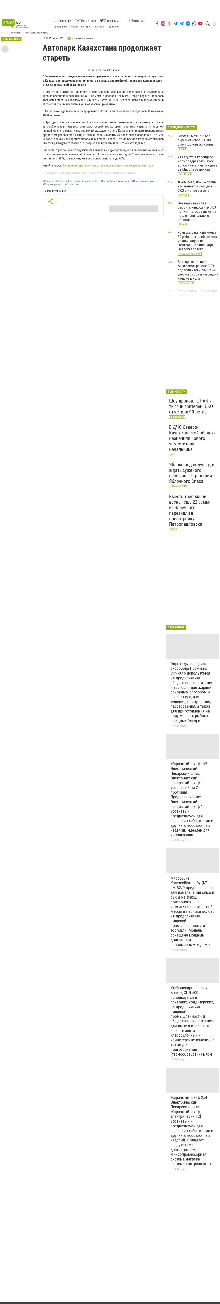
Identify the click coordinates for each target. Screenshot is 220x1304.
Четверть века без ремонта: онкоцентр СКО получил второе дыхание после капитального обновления (197, 211)
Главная (5, 33)
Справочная (114, 26)
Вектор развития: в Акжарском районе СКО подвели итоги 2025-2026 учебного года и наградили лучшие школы (198, 270)
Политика (139, 20)
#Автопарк (123, 181)
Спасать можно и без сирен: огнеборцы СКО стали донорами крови (195, 140)
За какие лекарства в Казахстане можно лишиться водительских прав (108, 165)
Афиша (74, 26)
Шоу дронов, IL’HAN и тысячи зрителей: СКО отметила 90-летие (191, 406)
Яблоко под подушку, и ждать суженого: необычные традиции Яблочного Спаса (191, 473)
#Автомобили (108, 181)
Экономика (113, 20)
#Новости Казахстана (68, 181)
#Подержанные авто (143, 181)
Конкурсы (86, 26)
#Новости (48, 181)
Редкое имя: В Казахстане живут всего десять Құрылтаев (197, 295)
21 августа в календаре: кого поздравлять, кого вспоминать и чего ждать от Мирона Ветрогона (197, 163)
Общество (87, 20)
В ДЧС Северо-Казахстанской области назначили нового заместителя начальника (192, 438)
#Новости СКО (90, 181)
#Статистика (72, 184)
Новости (64, 20)
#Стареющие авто (53, 184)
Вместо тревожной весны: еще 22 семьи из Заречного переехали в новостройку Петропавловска (190, 510)
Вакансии (99, 26)
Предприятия (60, 26)
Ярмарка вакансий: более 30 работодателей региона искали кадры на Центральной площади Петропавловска (198, 240)
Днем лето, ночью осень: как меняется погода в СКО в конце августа (197, 186)
